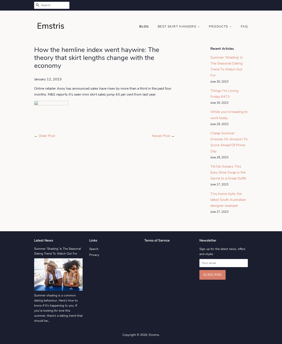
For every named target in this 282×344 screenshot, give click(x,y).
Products (219, 26)
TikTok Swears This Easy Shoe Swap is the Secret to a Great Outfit (228, 172)
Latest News (43, 240)
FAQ (244, 26)
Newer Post (161, 135)
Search (93, 249)
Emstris (154, 335)
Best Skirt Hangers (178, 26)
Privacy (94, 255)
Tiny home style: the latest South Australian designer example (228, 199)
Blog (144, 26)
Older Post (47, 135)
